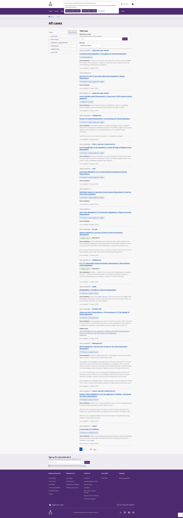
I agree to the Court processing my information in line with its (68, 465)
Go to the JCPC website (127, 505)
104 (91, 449)
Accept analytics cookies (73, 11)
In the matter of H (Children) (89, 429)
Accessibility (52, 484)
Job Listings (69, 478)
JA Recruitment (70, 481)
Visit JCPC (125, 4)
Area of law (54, 52)
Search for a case (90, 35)
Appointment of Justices (72, 484)
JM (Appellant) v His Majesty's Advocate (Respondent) (97, 290)
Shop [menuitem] (123, 11)
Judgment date (55, 49)
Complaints (87, 487)
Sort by (81, 43)
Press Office (104, 478)
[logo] (50, 4)
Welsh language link (124, 478)
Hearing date (54, 46)
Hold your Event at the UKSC (91, 495)
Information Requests (90, 499)
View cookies (101, 11)
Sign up (87, 462)
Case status (54, 36)
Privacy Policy (52, 481)
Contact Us (87, 478)
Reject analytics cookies (89, 11)
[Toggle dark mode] (132, 4)
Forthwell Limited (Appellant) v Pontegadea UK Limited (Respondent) (102, 54)
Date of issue (54, 39)
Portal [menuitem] (56, 11)
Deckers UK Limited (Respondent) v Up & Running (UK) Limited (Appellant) (104, 119)
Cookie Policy (52, 478)
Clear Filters (72, 32)
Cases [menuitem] (50, 11)
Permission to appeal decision (59, 42)
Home (52, 16)
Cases (58, 16)
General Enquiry (88, 484)
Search (124, 39)
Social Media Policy (54, 491)
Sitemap (51, 494)
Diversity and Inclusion (72, 487)
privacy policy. (83, 465)
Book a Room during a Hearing (90, 491)
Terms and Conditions (54, 487)
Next (94, 449)
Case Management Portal (91, 481)
